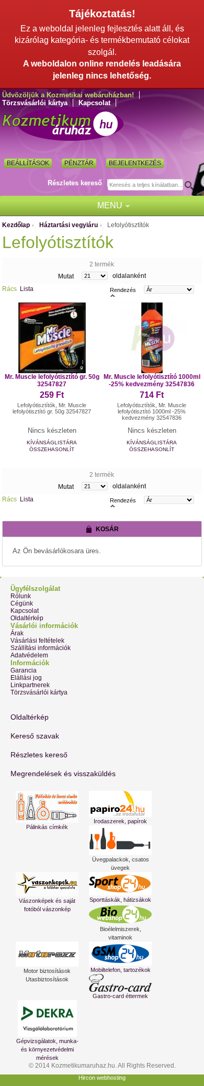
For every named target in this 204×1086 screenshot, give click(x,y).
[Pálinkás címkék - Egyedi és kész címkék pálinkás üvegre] (47, 807)
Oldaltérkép (26, 618)
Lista (26, 289)
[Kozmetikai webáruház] (62, 124)
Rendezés (123, 289)
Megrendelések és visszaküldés (63, 773)
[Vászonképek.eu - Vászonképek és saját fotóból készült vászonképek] (47, 884)
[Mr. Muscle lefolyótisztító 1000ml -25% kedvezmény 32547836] (152, 338)
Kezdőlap (16, 225)
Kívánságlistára (52, 442)
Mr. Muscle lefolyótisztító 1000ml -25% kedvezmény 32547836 (152, 380)
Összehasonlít (51, 449)
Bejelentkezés (135, 163)
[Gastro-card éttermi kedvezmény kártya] (120, 983)
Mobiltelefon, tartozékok (120, 970)
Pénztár (79, 163)
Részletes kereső (75, 183)
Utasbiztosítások (47, 979)
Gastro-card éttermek (120, 996)
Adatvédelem (29, 655)
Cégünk (21, 603)
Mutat (66, 275)
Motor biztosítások (47, 971)
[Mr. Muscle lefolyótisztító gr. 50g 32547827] (52, 338)
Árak (17, 633)
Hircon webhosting (102, 1077)
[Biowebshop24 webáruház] (120, 914)
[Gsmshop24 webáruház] (120, 954)
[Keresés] (192, 185)
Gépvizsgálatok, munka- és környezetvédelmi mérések (47, 1049)
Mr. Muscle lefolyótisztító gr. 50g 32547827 (52, 380)
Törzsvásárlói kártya (34, 103)
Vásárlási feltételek (37, 640)
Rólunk (20, 596)
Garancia (23, 670)
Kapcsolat (94, 103)
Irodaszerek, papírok (120, 821)
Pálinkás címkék (47, 827)
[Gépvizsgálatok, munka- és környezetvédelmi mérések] (47, 1018)
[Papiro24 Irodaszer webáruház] (120, 804)
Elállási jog (26, 677)
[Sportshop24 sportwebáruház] (120, 883)
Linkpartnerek (30, 685)
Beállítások (28, 163)
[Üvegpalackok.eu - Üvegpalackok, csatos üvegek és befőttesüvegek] (120, 840)
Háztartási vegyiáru (68, 225)
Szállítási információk (40, 648)
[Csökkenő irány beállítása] (113, 295)
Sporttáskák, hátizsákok (120, 900)
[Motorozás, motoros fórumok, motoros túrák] (47, 954)
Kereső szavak (34, 736)
